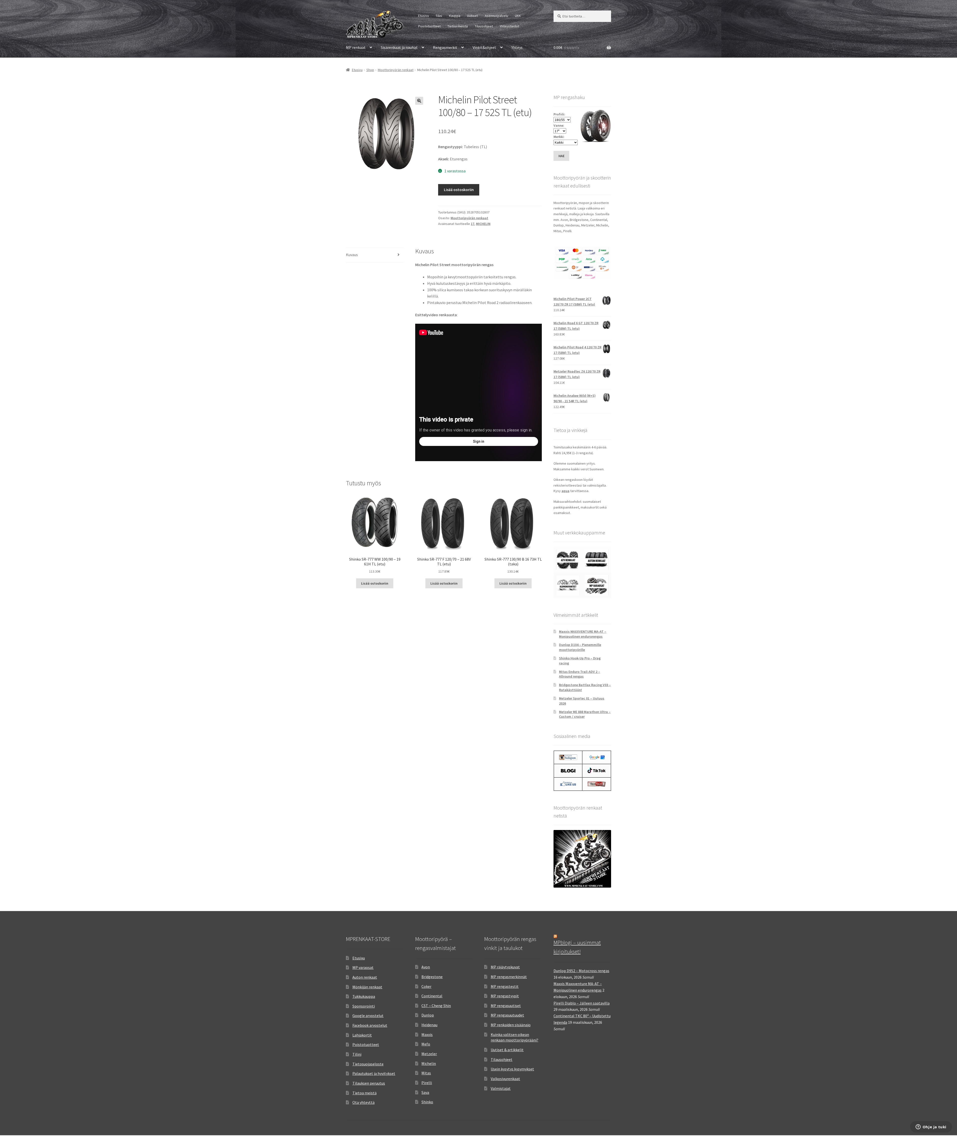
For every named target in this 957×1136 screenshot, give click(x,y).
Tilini (439, 15)
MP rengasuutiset (506, 1005)
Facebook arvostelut (369, 1025)
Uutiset (472, 15)
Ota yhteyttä (363, 1102)
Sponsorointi (363, 1006)
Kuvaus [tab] (352, 254)
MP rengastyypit (505, 995)
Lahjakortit (362, 1035)
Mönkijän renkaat (367, 986)
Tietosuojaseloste (368, 1063)
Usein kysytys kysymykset (512, 1068)
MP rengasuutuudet (507, 1015)
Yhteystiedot (509, 26)
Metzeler (429, 1053)
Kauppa (454, 15)
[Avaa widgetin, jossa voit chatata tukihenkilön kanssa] (931, 1127)
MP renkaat (356, 47)
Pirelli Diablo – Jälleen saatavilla (582, 1003)
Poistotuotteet (429, 26)
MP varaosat (363, 967)
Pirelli (426, 1082)
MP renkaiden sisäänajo (511, 1024)
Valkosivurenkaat (505, 1078)
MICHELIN (483, 223)
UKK (518, 15)
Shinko (427, 1101)
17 (472, 223)
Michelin (428, 1063)
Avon (425, 966)
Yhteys (517, 47)
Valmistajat (501, 1088)
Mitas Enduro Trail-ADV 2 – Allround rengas (579, 674)
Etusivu (423, 15)
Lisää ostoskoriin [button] (374, 583)
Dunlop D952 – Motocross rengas (581, 970)
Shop (370, 70)
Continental (431, 995)
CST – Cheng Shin (436, 1005)
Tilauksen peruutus (368, 1083)
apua (565, 491)
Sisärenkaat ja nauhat (399, 47)
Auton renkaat (364, 977)
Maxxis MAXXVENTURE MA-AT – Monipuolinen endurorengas (582, 634)
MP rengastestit (505, 986)
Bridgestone (432, 976)
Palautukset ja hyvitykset (373, 1073)
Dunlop (427, 1015)
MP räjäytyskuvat (505, 966)
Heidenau (429, 1024)
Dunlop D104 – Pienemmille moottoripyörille (580, 647)
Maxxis (427, 1034)
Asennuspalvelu (496, 15)
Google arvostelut (368, 1015)
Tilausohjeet (484, 26)
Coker (426, 986)
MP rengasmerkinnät (509, 976)
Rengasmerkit (445, 47)
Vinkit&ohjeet (484, 47)
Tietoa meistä (457, 26)
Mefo (425, 1043)
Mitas (426, 1072)
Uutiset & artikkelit (507, 1049)
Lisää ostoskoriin (459, 189)
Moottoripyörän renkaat (395, 70)
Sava (425, 1092)
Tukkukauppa (363, 996)
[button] (419, 101)
